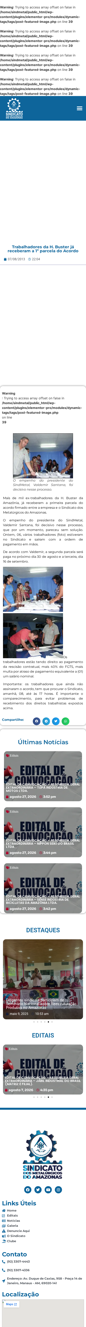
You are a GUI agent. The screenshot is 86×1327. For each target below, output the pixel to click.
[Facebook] (27, 1189)
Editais (14, 755)
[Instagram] (58, 1189)
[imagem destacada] (43, 979)
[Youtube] (48, 1189)
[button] (79, 108)
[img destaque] (43, 776)
